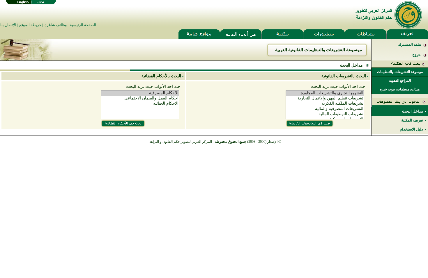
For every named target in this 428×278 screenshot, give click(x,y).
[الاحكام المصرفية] (140, 93)
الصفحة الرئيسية (83, 25)
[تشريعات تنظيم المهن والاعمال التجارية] (325, 98)
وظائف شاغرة (56, 25)
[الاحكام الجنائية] (140, 103)
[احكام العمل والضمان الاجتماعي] (140, 98)
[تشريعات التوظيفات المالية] (325, 114)
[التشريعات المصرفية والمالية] (325, 108)
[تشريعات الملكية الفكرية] (325, 103)
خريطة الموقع (30, 25)
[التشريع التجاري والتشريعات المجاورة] (325, 93)
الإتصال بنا (8, 25)
